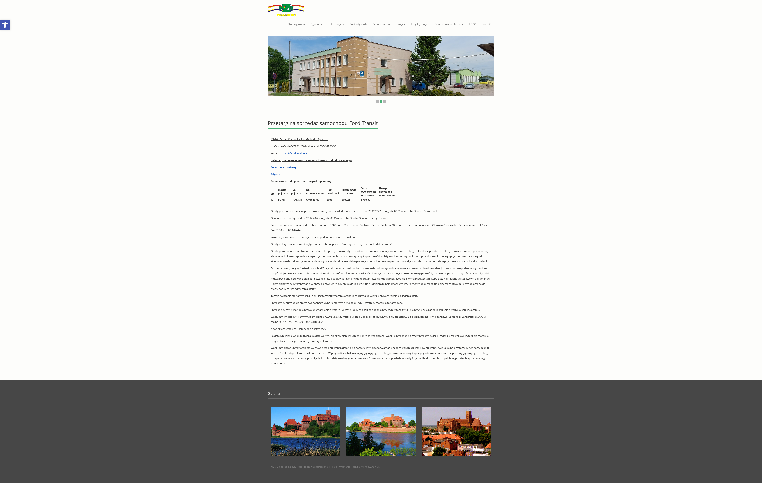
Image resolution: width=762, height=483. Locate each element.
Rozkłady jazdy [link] (358, 24)
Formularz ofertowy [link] (283, 167)
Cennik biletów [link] (381, 24)
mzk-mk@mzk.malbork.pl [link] (295, 153)
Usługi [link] (399, 24)
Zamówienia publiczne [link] (448, 24)
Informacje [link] (335, 24)
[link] (5, 25)
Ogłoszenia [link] (316, 24)
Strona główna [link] (296, 24)
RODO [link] (472, 24)
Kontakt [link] (486, 24)
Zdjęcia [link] (275, 174)
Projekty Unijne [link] (420, 24)
